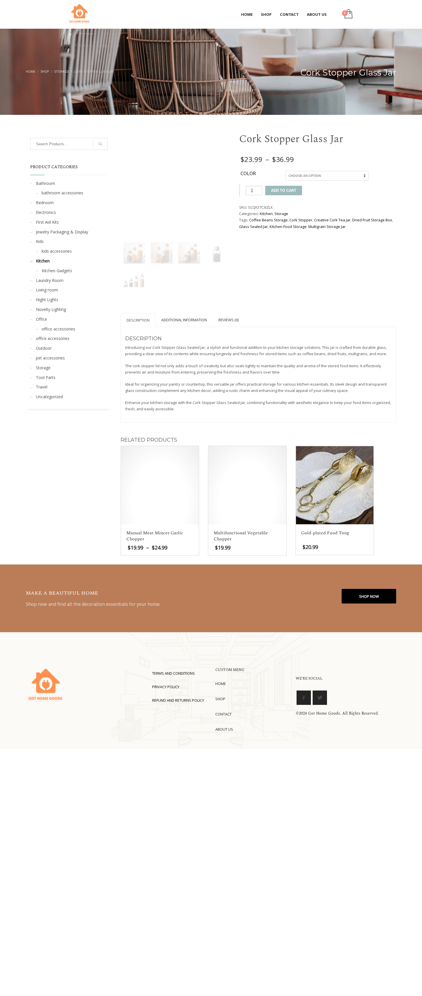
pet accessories (50, 358)
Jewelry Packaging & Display (62, 232)
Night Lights (47, 299)
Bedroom (45, 202)
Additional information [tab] (184, 319)
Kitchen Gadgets (57, 270)
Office (41, 319)
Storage (281, 213)
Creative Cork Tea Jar (332, 220)
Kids (40, 241)
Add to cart (283, 190)
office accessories (58, 329)
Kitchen (266, 213)
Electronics (46, 212)
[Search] (100, 144)
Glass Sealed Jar (253, 226)
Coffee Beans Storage (268, 220)
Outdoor (44, 348)
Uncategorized (49, 396)
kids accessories (57, 251)
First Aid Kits (47, 222)
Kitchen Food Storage (288, 226)
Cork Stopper (300, 220)
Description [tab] (138, 320)
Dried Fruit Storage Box (372, 220)
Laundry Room (49, 280)
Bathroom (45, 183)
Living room (47, 290)
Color (248, 174)
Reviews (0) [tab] (228, 319)
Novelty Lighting (51, 309)
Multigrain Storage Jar (327, 226)
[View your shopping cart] (348, 14)
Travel (41, 387)
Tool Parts (45, 377)
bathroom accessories (62, 193)
